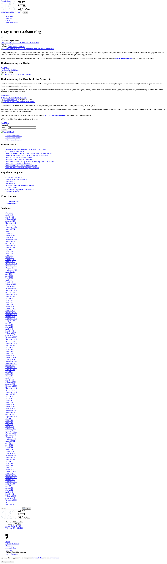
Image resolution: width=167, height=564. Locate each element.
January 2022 (10, 262)
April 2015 (9, 425)
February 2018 (10, 357)
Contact (8, 20)
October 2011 (10, 502)
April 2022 (9, 256)
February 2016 (10, 406)
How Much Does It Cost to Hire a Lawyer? (21, 166)
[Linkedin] (6, 535)
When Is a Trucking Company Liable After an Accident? (25, 149)
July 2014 (8, 443)
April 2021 (9, 280)
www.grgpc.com (11, 22)
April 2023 (9, 231)
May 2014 (9, 447)
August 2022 (10, 247)
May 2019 (9, 327)
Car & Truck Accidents (16, 47)
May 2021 (9, 278)
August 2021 (10, 272)
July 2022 (8, 249)
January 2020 (10, 311)
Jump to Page (6, 1)
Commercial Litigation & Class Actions (19, 189)
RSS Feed (10, 132)
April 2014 (9, 449)
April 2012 (9, 492)
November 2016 (11, 388)
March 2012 (9, 494)
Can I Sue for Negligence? (15, 151)
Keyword (4, 125)
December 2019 (11, 313)
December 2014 (11, 433)
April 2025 (9, 215)
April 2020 (9, 304)
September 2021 (11, 270)
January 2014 (10, 453)
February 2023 (10, 235)
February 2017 (10, 382)
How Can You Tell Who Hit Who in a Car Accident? (20, 43)
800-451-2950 (14, 528)
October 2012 (10, 480)
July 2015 (8, 419)
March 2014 (9, 451)
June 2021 (9, 276)
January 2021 (10, 286)
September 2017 (11, 368)
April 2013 (9, 467)
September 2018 (11, 343)
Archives (8, 18)
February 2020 (10, 309)
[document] (83, 558)
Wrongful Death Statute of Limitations (19, 159)
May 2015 (9, 423)
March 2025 (9, 217)
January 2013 (10, 474)
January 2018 (10, 359)
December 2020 (11, 288)
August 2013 (10, 459)
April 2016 (9, 402)
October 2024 (10, 225)
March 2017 (9, 380)
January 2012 (10, 498)
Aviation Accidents (12, 192)
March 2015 (9, 427)
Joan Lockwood (11, 203)
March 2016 (9, 404)
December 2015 (11, 410)
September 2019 (11, 319)
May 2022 (9, 254)
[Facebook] (6, 532)
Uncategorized (10, 183)
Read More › (5, 68)
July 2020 (8, 298)
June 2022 (9, 252)
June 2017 (9, 374)
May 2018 (9, 351)
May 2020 (9, 302)
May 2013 (9, 465)
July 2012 (8, 486)
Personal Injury (10, 181)
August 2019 (10, 321)
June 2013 (9, 463)
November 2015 (11, 412)
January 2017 (10, 384)
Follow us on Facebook (13, 136)
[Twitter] (6, 538)
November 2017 (11, 364)
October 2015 (10, 415)
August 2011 (10, 504)
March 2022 (9, 258)
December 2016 (11, 386)
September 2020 (11, 294)
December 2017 (11, 362)
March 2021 (9, 282)
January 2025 (10, 221)
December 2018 (11, 337)
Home (7, 542)
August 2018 (10, 345)
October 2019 (10, 317)
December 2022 (11, 239)
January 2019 (10, 335)
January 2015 (10, 431)
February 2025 (10, 219)
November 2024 (11, 223)
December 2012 (11, 476)
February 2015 (10, 429)
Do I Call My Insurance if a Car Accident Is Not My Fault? (26, 155)
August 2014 (10, 441)
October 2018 (10, 341)
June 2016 (9, 398)
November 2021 (11, 266)
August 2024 (10, 229)
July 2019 (8, 323)
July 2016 (8, 396)
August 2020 (10, 296)
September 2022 (11, 245)
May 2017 (9, 376)
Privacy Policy (10, 548)
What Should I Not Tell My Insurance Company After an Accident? (29, 162)
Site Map (8, 550)
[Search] (21, 12)
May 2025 (9, 213)
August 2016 (10, 394)
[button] (2, 39)
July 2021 (8, 274)
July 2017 (8, 372)
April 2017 (9, 378)
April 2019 (9, 329)
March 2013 (9, 470)
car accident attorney (123, 58)
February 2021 (10, 284)
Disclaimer (9, 546)
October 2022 (10, 243)
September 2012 (11, 482)
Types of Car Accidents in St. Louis (13, 98)
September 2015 (11, 417)
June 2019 (9, 325)
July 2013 (8, 461)
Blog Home (9, 16)
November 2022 (11, 241)
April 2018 (9, 353)
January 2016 (10, 408)
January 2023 (10, 237)
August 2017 (10, 370)
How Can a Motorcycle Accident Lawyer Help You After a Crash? (29, 153)
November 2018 (11, 339)
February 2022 (10, 260)
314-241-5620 (13, 526)
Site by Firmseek (11, 554)
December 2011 (11, 500)
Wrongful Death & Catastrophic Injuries (19, 185)
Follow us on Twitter (12, 138)
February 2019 (10, 333)
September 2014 (11, 439)
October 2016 (10, 390)
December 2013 (11, 455)
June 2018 (9, 349)
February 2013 (10, 472)
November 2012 (11, 478)
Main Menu (15, 12)
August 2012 (10, 484)
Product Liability (11, 187)
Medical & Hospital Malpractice (16, 179)
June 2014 (9, 445)
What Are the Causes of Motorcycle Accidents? (22, 168)
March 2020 (9, 307)
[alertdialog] (83, 560)
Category (4, 127)
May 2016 (9, 400)
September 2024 (11, 227)
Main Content (6, 12)
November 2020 (11, 290)
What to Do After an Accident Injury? (18, 157)
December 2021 (11, 264)
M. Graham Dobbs (10, 100)
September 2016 (11, 392)
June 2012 (9, 488)
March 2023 (9, 233)
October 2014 (10, 437)
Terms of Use (54, 558)
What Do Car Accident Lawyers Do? (18, 164)
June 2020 (9, 300)
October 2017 (10, 366)
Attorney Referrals (12, 544)
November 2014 (11, 435)
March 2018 (9, 355)
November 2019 (11, 315)
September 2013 (11, 457)
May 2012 (9, 490)
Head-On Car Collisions (9, 70)
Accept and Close (8, 562)
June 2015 (9, 421)
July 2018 (8, 347)
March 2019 (9, 331)
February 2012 (10, 496)
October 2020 (10, 292)
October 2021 (10, 268)
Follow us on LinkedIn (13, 140)
